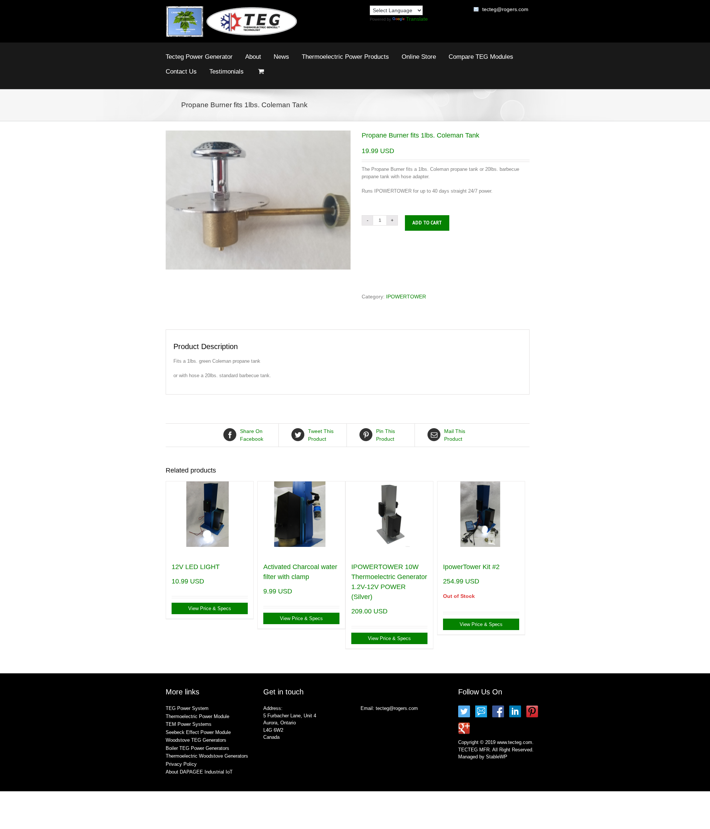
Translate (417, 19)
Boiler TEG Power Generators (197, 748)
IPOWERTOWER (406, 297)
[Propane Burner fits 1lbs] (258, 200)
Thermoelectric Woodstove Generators (207, 756)
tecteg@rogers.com (505, 9)
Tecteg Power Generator (199, 56)
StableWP (496, 756)
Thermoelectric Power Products (345, 56)
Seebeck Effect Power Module (198, 732)
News (281, 56)
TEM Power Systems (189, 724)
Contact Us (181, 71)
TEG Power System (187, 708)
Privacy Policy (181, 764)
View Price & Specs (209, 608)
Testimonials (226, 71)
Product (321, 435)
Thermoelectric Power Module (197, 716)
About (253, 56)
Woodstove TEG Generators (196, 740)
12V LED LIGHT (196, 567)
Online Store (419, 56)
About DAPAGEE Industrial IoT (199, 772)
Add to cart (427, 223)
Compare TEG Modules (481, 56)
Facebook (251, 435)
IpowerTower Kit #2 (471, 567)
